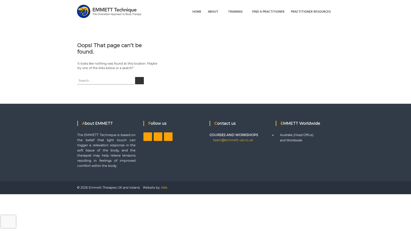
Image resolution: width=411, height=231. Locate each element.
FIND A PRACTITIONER (268, 11)
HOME (196, 11)
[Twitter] (158, 136)
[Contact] (168, 136)
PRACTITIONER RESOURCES (311, 11)
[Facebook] (147, 136)
